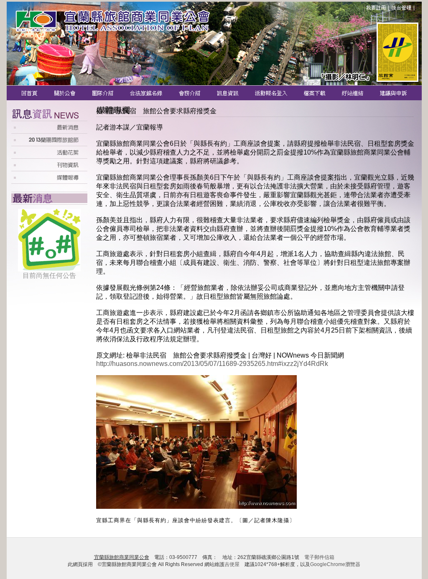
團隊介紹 (103, 93)
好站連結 (354, 93)
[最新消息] (49, 131)
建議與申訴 (392, 93)
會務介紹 (190, 93)
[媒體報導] (49, 181)
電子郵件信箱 (319, 557)
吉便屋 (231, 564)
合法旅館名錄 (146, 93)
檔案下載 (315, 93)
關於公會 (65, 93)
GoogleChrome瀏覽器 (335, 564)
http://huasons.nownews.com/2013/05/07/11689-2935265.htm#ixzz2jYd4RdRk (212, 363)
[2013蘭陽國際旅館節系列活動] (49, 143)
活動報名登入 (272, 93)
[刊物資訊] (49, 168)
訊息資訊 (228, 93)
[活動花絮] (49, 156)
